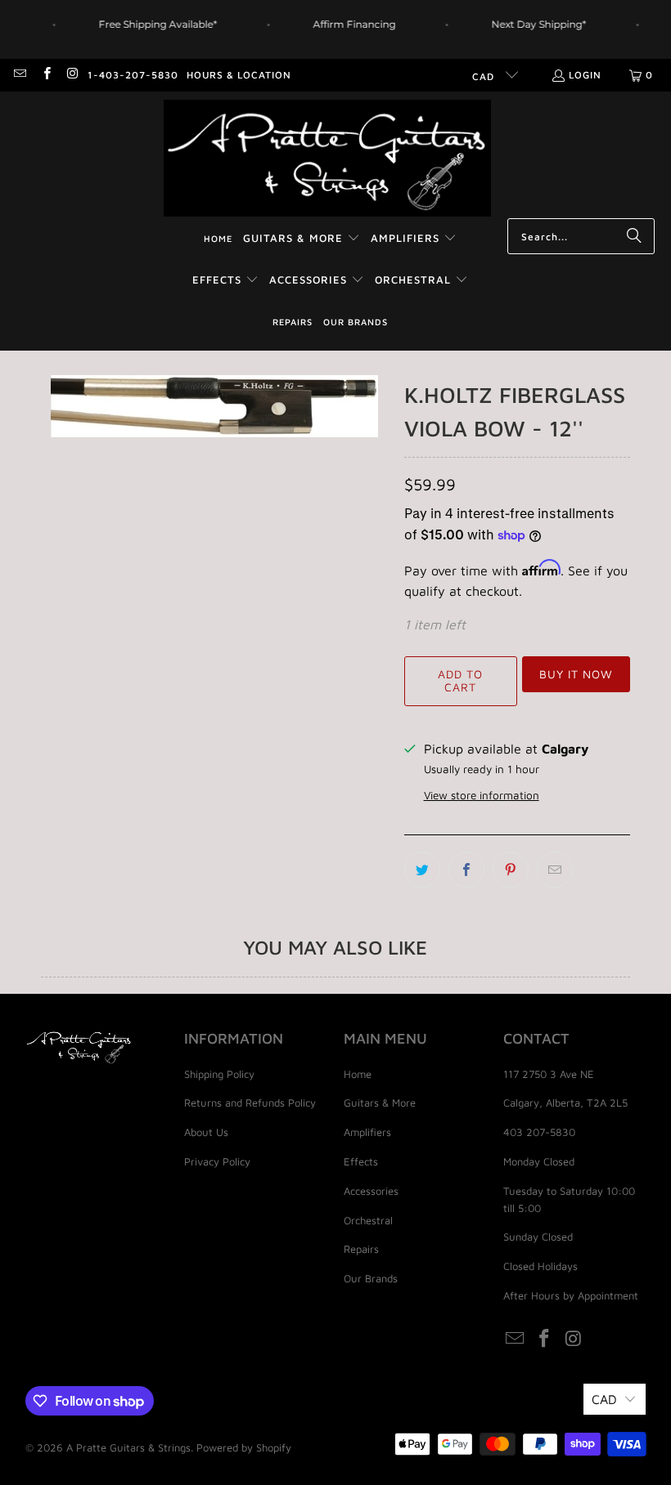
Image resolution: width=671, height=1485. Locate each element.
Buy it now (576, 674)
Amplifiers (367, 1131)
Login (585, 75)
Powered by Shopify (243, 1447)
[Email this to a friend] (555, 870)
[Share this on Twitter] (422, 870)
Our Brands (371, 1278)
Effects (361, 1161)
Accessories (371, 1190)
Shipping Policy (219, 1073)
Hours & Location (239, 75)
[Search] (634, 236)
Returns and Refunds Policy (250, 1102)
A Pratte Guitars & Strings (128, 1447)
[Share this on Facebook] (466, 870)
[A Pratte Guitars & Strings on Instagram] (72, 75)
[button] (301, 239)
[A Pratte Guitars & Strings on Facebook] (45, 75)
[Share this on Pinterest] (511, 870)
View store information (481, 795)
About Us (206, 1131)
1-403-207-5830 (133, 75)
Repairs (361, 1248)
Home (358, 1073)
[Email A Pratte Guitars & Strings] (19, 75)
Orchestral (368, 1220)
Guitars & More (380, 1102)
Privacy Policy (217, 1161)
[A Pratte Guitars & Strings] (327, 159)
